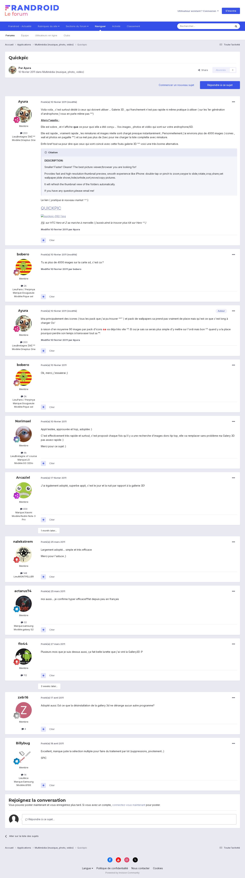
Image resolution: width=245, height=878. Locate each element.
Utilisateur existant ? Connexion (197, 11)
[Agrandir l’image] (53, 216)
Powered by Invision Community (122, 872)
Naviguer (100, 26)
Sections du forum (76, 26)
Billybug (23, 743)
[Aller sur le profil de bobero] (24, 267)
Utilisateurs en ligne (46, 35)
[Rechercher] (236, 26)
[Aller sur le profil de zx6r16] (24, 710)
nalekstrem (23, 542)
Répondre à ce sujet (220, 85)
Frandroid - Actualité (19, 26)
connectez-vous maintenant (128, 804)
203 (24, 133)
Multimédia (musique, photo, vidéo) (63, 71)
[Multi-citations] (43, 240)
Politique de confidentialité (112, 868)
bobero (23, 254)
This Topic (221, 26)
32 (25, 622)
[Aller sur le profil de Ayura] (13, 70)
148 (25, 573)
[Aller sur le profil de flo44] (24, 656)
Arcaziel (23, 478)
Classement (133, 26)
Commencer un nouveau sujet (176, 85)
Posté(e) (54, 102)
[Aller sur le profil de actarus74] (24, 604)
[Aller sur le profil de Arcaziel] (24, 490)
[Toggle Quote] (46, 152)
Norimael (23, 421)
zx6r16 (23, 697)
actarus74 (23, 591)
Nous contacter (140, 868)
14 (24, 774)
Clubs (67, 35)
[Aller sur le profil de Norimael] (24, 434)
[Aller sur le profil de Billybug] (24, 756)
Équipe (25, 35)
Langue (87, 868)
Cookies (158, 868)
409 (24, 508)
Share (204, 70)
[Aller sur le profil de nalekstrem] (24, 554)
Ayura (27, 67)
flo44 (23, 644)
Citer (52, 240)
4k (25, 452)
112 (25, 675)
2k (25, 285)
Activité (116, 26)
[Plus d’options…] (233, 102)
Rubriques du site (48, 26)
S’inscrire (231, 10)
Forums (10, 35)
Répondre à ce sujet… (41, 819)
